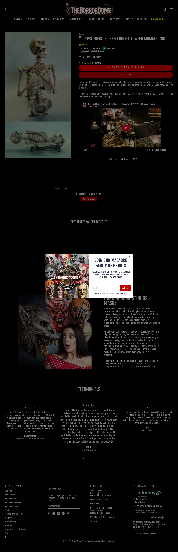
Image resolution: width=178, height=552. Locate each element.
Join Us (125, 288)
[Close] (130, 256)
